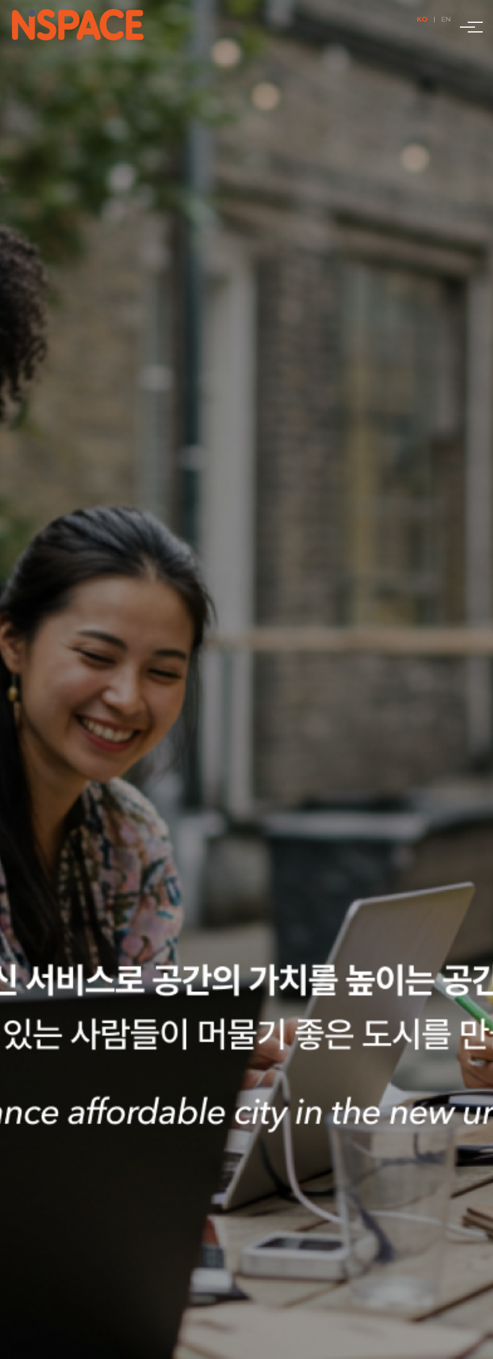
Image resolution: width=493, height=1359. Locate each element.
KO (422, 19)
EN (446, 19)
